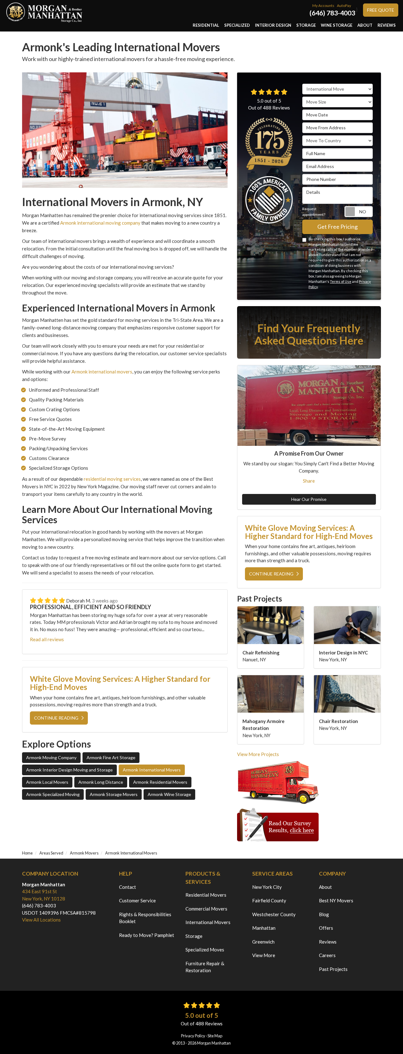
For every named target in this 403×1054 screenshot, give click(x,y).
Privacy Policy (193, 1035)
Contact (127, 887)
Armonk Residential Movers (160, 782)
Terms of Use (340, 281)
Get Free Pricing (337, 226)
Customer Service (137, 900)
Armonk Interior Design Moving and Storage (69, 769)
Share (309, 481)
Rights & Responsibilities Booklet (145, 917)
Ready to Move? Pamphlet (146, 935)
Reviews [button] (386, 25)
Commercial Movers (206, 908)
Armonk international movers (101, 371)
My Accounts (323, 5)
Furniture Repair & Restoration (204, 967)
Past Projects (333, 969)
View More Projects (258, 754)
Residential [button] (206, 25)
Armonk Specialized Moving (53, 794)
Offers (326, 928)
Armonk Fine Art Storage (111, 757)
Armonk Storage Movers (114, 794)
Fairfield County (269, 900)
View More (263, 955)
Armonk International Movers (152, 769)
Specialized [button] (237, 25)
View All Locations (41, 919)
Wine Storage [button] (336, 25)
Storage (193, 936)
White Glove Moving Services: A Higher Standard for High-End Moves (120, 683)
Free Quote (380, 10)
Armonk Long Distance (100, 782)
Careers (327, 955)
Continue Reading (56, 717)
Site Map (214, 1035)
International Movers (207, 922)
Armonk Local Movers (47, 782)
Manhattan (263, 928)
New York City (267, 887)
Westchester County (274, 914)
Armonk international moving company (100, 223)
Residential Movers (205, 895)
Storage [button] (306, 25)
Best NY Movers (336, 900)
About (325, 887)
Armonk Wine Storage (169, 794)
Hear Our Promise (308, 499)
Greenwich (263, 942)
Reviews (328, 942)
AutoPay (344, 5)
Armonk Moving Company (51, 757)
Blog (324, 914)
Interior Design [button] (273, 25)
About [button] (364, 25)
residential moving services (112, 479)
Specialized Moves (204, 949)
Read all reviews (47, 639)
